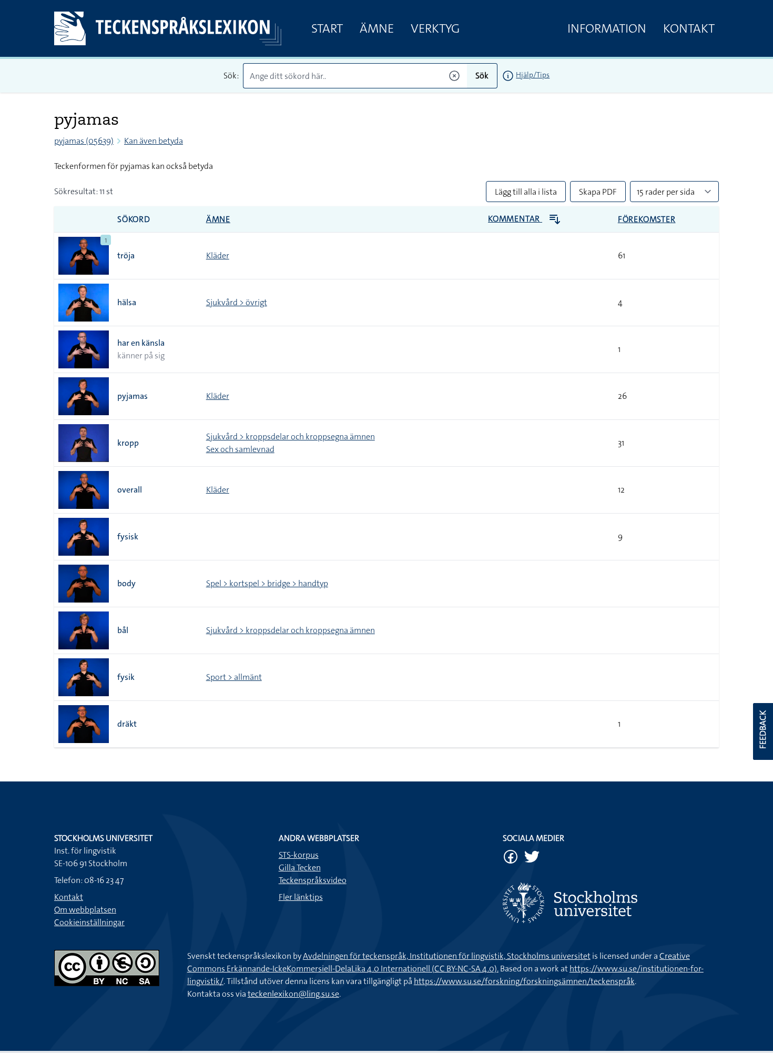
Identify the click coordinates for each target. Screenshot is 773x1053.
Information (606, 28)
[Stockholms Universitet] (611, 902)
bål (122, 630)
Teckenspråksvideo (313, 880)
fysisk (127, 536)
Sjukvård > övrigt (236, 302)
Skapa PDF (598, 191)
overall (129, 489)
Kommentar (515, 218)
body (126, 583)
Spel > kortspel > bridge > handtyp (267, 583)
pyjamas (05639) (84, 140)
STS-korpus (299, 854)
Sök (482, 75)
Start (327, 28)
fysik (126, 677)
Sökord (133, 219)
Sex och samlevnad (240, 449)
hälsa (126, 302)
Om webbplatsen (85, 909)
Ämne (377, 28)
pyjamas (132, 396)
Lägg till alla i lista (526, 191)
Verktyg (435, 28)
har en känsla (141, 342)
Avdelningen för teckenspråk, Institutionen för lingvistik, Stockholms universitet (447, 955)
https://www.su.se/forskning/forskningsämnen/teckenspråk (524, 981)
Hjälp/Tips (533, 74)
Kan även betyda (153, 140)
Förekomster (647, 219)
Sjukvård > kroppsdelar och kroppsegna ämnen (290, 436)
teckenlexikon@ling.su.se (293, 993)
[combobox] (355, 75)
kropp (128, 442)
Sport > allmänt (234, 677)
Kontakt (689, 28)
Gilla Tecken (300, 867)
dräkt (127, 723)
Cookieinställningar (89, 922)
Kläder (217, 255)
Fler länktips (301, 896)
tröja (126, 255)
